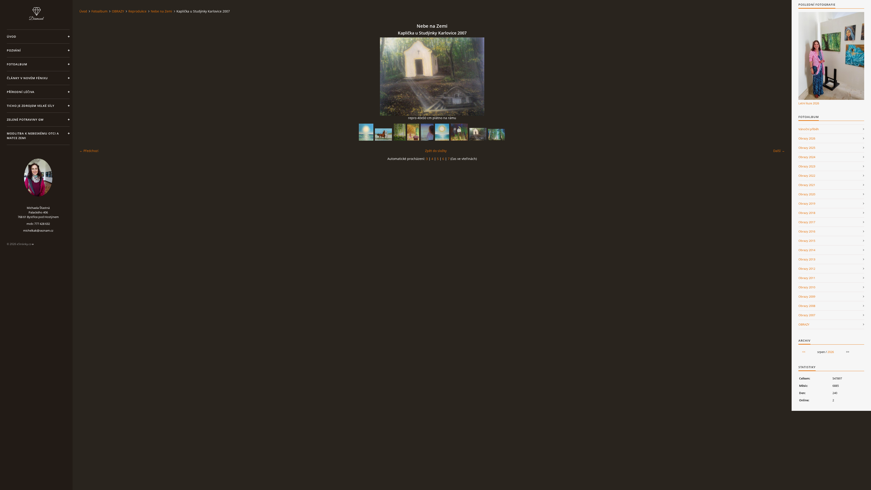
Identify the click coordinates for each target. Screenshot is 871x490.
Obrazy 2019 (806, 203)
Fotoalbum (17, 64)
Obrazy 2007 (806, 315)
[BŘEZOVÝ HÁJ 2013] (400, 132)
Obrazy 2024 (806, 157)
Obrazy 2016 (806, 231)
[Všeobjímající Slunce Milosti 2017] (442, 132)
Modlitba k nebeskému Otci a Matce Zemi (33, 135)
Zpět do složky (436, 151)
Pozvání (14, 50)
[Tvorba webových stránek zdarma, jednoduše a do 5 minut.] (32, 244)
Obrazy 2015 (806, 241)
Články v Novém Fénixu (27, 78)
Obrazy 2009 (806, 296)
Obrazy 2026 (806, 138)
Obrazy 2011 (806, 278)
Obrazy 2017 (806, 222)
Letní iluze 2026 (808, 103)
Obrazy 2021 (806, 185)
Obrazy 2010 (806, 287)
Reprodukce (137, 11)
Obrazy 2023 (806, 166)
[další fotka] (777, 76)
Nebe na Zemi (161, 11)
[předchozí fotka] (87, 76)
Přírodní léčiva (20, 92)
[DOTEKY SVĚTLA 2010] (366, 132)
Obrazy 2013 (806, 259)
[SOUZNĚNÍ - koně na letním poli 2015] (383, 134)
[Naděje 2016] (459, 132)
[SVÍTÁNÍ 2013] (427, 132)
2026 (830, 352)
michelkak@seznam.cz (38, 230)
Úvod (11, 36)
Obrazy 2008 (806, 306)
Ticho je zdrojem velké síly (30, 106)
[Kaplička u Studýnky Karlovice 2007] (477, 134)
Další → (779, 151)
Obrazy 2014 (806, 250)
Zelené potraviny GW (25, 120)
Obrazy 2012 (806, 269)
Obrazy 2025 (806, 148)
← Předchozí (88, 151)
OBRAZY (118, 11)
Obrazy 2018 (806, 213)
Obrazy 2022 (806, 176)
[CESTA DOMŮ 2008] (413, 132)
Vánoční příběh (808, 129)
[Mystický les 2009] (496, 135)
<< (803, 352)
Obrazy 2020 (806, 194)
